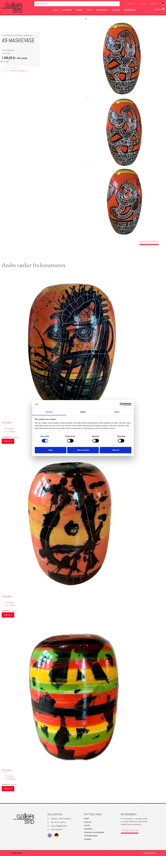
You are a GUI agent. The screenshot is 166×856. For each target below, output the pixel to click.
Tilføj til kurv (8, 441)
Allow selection (83, 450)
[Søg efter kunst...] (77, 3)
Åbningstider (129, 10)
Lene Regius (19, 35)
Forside (4, 35)
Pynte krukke (6, 770)
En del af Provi (149, 853)
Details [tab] (83, 412)
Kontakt (154, 4)
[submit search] (122, 3)
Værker (79, 10)
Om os (55, 10)
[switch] (70, 440)
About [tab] (116, 412)
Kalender (116, 10)
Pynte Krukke (7, 423)
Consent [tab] (49, 412)
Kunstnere (67, 10)
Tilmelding (130, 4)
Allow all (115, 450)
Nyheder (142, 4)
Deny (51, 450)
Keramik (13, 71)
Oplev (89, 10)
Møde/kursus (101, 10)
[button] (86, 19)
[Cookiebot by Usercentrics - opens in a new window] (121, 404)
